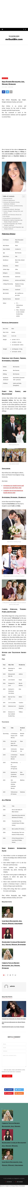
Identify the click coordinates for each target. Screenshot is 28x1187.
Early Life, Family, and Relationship (13, 205)
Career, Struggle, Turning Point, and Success (13, 212)
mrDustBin (22, 1178)
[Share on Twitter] (7, 91)
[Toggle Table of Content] (23, 196)
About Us (2, 1186)
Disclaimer (22, 1186)
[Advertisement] (14, 14)
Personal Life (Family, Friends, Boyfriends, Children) (12, 203)
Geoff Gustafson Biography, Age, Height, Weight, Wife (13, 1022)
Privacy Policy (14, 1186)
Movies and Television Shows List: (13, 214)
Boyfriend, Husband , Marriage (12, 209)
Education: (6, 207)
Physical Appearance (9, 200)
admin (12, 986)
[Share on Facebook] (3, 91)
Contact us (7, 1186)
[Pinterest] (13, 975)
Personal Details (8, 198)
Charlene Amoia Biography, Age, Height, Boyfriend (14, 1019)
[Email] (15, 975)
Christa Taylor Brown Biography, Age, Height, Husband (14, 228)
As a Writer (7, 216)
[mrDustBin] (14, 38)
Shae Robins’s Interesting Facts (12, 218)
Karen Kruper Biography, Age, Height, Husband (13, 1027)
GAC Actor (4, 78)
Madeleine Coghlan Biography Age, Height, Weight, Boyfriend (13, 221)
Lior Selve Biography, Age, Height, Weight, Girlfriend (13, 224)
